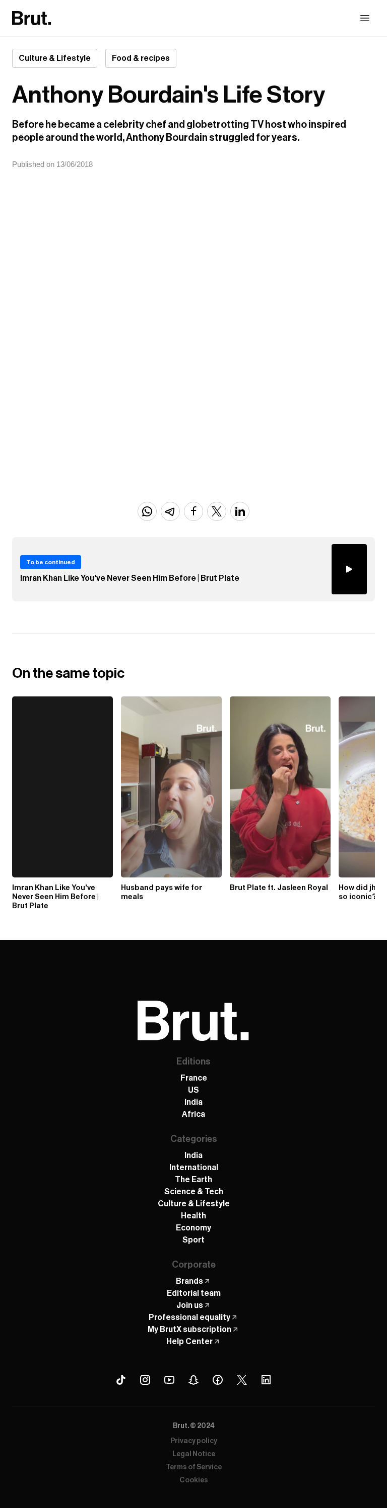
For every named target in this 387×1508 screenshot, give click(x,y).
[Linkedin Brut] (266, 1380)
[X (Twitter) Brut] (242, 1380)
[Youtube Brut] (169, 1380)
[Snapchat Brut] (193, 1380)
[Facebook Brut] (218, 1380)
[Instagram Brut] (145, 1380)
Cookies (193, 1480)
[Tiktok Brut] (121, 1380)
